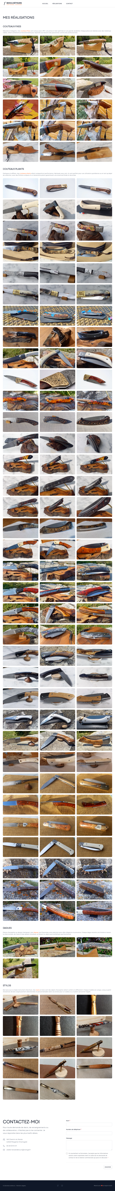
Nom (68, 1121)
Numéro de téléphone (73, 1129)
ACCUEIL (45, 3)
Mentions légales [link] (21, 1186)
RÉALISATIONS (57, 3)
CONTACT (69, 3)
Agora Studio (108, 1185)
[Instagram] (62, 1186)
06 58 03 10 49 (11, 1146)
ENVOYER (108, 1167)
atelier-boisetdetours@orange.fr (18, 1150)
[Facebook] (58, 1186)
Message (69, 1138)
